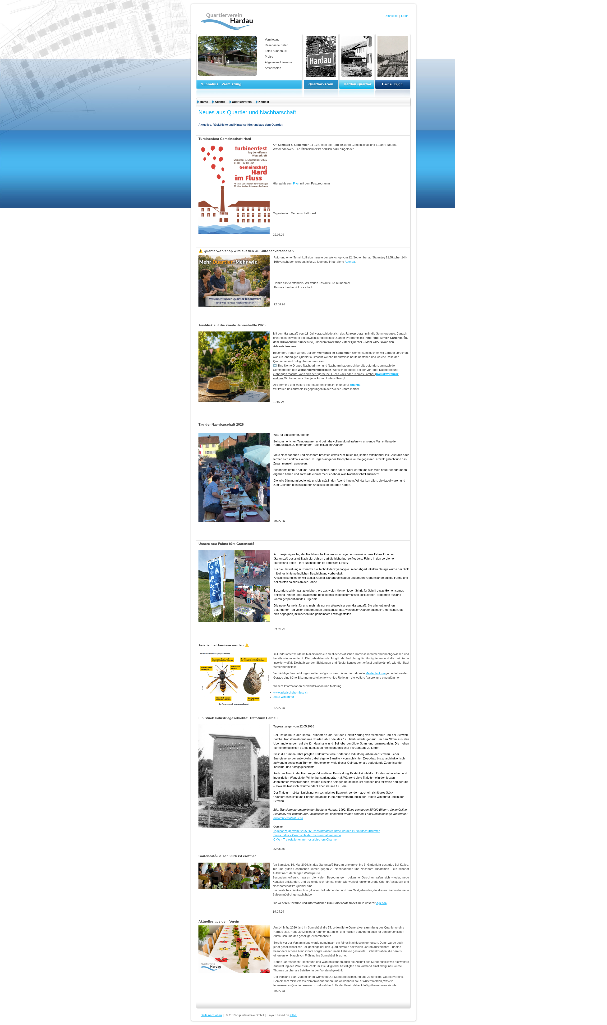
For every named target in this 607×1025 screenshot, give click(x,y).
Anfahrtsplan (273, 68)
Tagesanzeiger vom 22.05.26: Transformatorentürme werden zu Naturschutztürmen (326, 831)
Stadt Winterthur (283, 697)
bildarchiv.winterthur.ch (288, 818)
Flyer (296, 183)
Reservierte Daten (276, 45)
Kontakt (263, 102)
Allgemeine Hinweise (278, 62)
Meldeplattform (376, 673)
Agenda (220, 102)
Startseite (392, 16)
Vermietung (272, 39)
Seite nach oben (211, 1015)
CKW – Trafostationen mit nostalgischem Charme (305, 839)
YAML (293, 1015)
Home (204, 102)
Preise (269, 56)
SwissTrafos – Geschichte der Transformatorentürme (307, 835)
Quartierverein (242, 102)
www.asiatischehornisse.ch (290, 692)
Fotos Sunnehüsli (276, 51)
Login (405, 16)
